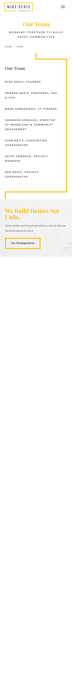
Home (8, 46)
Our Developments (22, 243)
